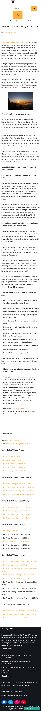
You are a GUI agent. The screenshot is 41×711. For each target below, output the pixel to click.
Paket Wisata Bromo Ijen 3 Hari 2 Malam (15, 565)
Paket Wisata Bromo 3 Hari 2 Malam (13, 467)
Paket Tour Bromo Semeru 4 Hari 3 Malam (15, 618)
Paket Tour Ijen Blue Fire (9, 531)
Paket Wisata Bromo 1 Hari (10, 456)
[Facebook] (4, 702)
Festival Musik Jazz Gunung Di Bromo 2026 (16, 655)
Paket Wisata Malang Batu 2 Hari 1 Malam (15, 507)
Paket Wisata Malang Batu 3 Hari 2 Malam (15, 511)
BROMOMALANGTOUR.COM (21, 709)
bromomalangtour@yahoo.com (17, 444)
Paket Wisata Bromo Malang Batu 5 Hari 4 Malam (18, 494)
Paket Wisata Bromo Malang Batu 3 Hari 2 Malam (18, 487)
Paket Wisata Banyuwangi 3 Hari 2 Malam (15, 541)
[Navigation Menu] (13, 2)
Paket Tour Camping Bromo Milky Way (14, 471)
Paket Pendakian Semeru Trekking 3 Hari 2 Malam (18, 614)
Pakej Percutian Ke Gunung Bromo (14, 42)
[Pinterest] (23, 702)
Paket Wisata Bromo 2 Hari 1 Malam (13, 464)
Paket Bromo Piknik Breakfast (11, 460)
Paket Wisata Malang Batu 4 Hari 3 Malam (15, 514)
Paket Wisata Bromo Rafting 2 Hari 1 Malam (16, 578)
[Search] (12, 5)
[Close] (18, 15)
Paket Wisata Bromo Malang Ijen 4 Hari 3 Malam (17, 575)
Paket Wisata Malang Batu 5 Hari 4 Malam (15, 518)
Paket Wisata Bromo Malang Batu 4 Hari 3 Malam (18, 491)
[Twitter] (10, 702)
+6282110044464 (15, 440)
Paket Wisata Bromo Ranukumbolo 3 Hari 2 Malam (18, 611)
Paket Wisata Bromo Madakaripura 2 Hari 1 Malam (18, 561)
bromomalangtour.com (10, 32)
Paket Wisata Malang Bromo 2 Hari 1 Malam (16, 484)
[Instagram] (17, 702)
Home (3, 21)
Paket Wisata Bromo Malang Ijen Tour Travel (17, 706)
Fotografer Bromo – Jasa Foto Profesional (15, 661)
